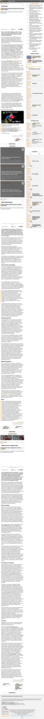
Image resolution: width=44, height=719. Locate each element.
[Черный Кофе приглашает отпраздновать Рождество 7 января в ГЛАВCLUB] (29, 115)
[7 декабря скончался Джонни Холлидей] (29, 83)
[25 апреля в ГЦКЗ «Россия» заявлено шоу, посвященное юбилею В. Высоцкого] (29, 105)
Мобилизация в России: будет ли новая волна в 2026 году (6, 438)
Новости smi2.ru (3, 441)
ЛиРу (5, 707)
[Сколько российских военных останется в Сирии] (29, 135)
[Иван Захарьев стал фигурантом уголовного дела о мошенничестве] (29, 143)
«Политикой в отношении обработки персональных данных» (22, 715)
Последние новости (34, 3)
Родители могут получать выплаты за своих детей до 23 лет (17, 438)
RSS (2, 707)
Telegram (3, 707)
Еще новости (35, 51)
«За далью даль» (15, 58)
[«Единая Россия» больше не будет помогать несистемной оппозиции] (29, 127)
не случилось (6, 393)
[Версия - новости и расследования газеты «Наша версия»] (3, 1)
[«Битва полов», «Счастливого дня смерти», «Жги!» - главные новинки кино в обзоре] (29, 75)
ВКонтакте (4, 707)
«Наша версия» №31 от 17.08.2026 (19, 422)
